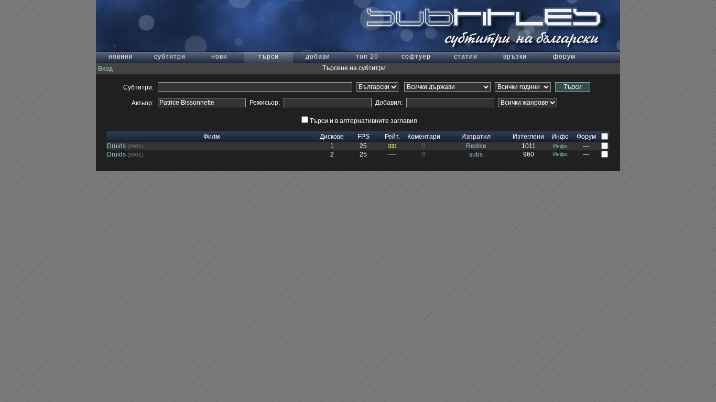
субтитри (170, 56)
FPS (363, 136)
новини (121, 56)
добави (318, 56)
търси (268, 56)
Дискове (332, 136)
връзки (515, 56)
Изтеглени (528, 136)
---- (392, 154)
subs (476, 154)
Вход (105, 68)
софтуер (416, 56)
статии (466, 56)
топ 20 (367, 56)
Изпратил (476, 136)
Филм (211, 136)
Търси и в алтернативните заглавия (363, 121)
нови (219, 56)
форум (564, 56)
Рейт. (392, 136)
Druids (116, 146)
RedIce (476, 146)
